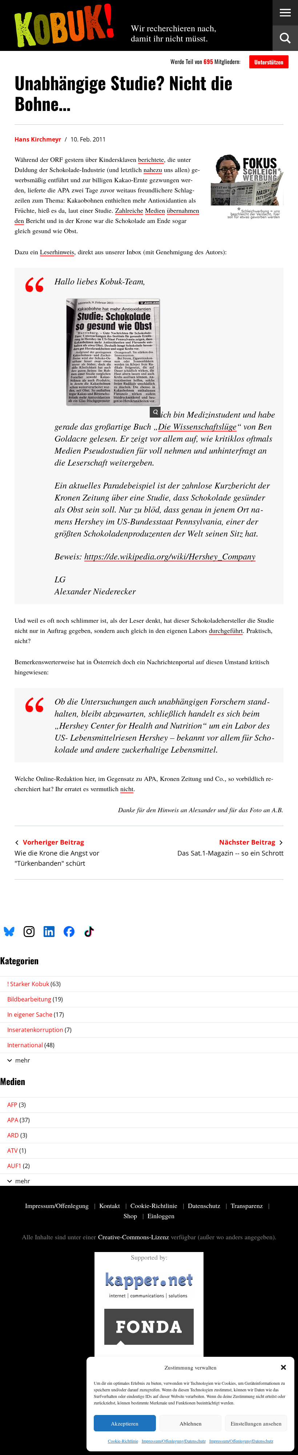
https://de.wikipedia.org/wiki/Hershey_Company (169, 556)
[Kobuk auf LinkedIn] (49, 930)
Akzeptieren (124, 1423)
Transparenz (248, 1205)
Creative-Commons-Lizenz (133, 1236)
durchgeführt (226, 630)
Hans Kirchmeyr (38, 139)
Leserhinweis (57, 251)
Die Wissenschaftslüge (197, 426)
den (19, 220)
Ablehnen (191, 1423)
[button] (283, 1367)
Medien (155, 210)
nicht (126, 788)
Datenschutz (205, 1205)
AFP (16, 1105)
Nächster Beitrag (248, 842)
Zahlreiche (129, 210)
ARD (17, 1135)
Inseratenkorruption (39, 1030)
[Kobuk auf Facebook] (69, 930)
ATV (16, 1151)
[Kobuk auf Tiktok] (89, 930)
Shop (131, 1215)
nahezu (153, 169)
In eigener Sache (35, 1014)
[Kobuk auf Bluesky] (9, 930)
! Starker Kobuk (34, 984)
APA (18, 1120)
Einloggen (161, 1215)
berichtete (151, 159)
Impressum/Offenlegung (57, 1205)
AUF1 (18, 1166)
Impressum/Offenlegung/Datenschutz (174, 1441)
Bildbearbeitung (35, 999)
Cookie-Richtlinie (123, 1441)
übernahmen (183, 210)
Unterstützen (268, 62)
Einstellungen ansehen (256, 1423)
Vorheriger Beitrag (52, 842)
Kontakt (110, 1205)
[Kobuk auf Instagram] (29, 930)
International (31, 1045)
